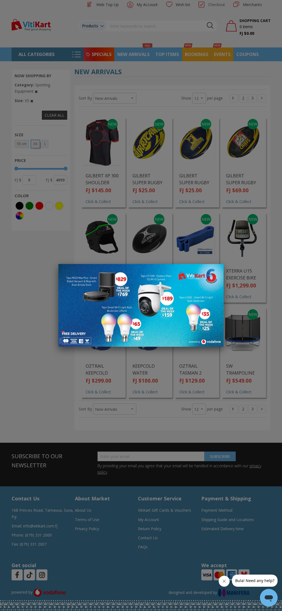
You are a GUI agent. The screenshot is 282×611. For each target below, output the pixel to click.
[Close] (216, 271)
